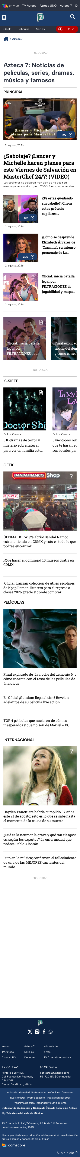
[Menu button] (7, 17)
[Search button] (73, 17)
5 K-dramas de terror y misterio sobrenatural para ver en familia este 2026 (22, 445)
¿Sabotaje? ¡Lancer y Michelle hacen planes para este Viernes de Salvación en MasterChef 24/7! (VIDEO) (39, 166)
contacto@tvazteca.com (54, 1072)
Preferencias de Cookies (45, 1092)
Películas (13, 602)
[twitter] (30, 1033)
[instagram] (37, 1033)
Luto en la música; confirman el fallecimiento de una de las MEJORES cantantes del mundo (39, 862)
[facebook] (44, 1033)
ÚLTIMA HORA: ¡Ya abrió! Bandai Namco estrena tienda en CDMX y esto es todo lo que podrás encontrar (39, 541)
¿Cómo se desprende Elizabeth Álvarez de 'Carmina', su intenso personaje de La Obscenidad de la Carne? (59, 245)
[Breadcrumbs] (7, 38)
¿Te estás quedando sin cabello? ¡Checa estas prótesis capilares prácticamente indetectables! (57, 206)
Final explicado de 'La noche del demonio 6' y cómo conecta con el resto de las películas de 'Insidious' (39, 679)
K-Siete (10, 381)
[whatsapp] (50, 1033)
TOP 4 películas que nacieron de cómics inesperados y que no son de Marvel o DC (36, 722)
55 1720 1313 (47, 1076)
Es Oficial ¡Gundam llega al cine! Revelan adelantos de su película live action (36, 699)
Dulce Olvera (12, 434)
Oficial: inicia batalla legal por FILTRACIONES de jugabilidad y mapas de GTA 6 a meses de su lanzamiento (58, 284)
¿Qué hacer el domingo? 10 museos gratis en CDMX (38, 562)
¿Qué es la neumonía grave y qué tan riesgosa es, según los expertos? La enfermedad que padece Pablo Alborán (40, 839)
